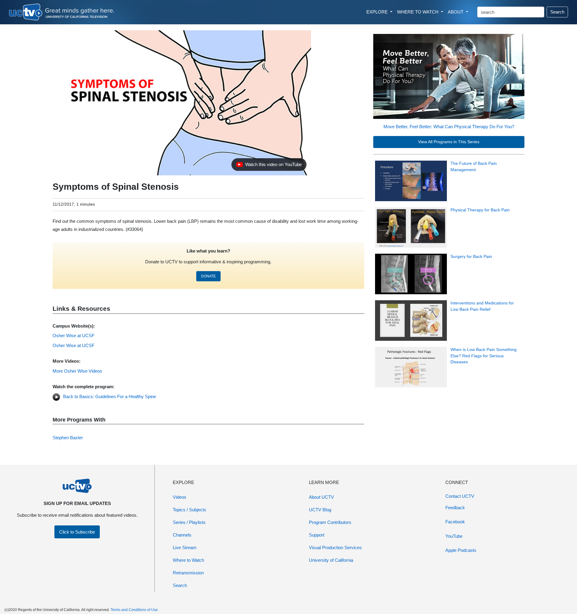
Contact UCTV (459, 496)
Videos (179, 497)
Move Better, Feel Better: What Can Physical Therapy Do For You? (448, 126)
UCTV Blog (320, 509)
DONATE (208, 276)
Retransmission (188, 572)
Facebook (455, 521)
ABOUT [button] (456, 11)
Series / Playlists (189, 522)
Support (316, 534)
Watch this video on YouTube (269, 166)
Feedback (455, 507)
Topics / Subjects (189, 509)
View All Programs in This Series (448, 142)
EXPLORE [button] (377, 11)
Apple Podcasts (460, 550)
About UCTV (321, 497)
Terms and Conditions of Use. (135, 610)
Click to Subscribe (77, 531)
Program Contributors (330, 522)
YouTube (454, 536)
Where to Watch (188, 560)
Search (557, 11)
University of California (331, 560)
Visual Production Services (335, 547)
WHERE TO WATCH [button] (418, 11)
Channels (182, 534)
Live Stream (185, 547)
